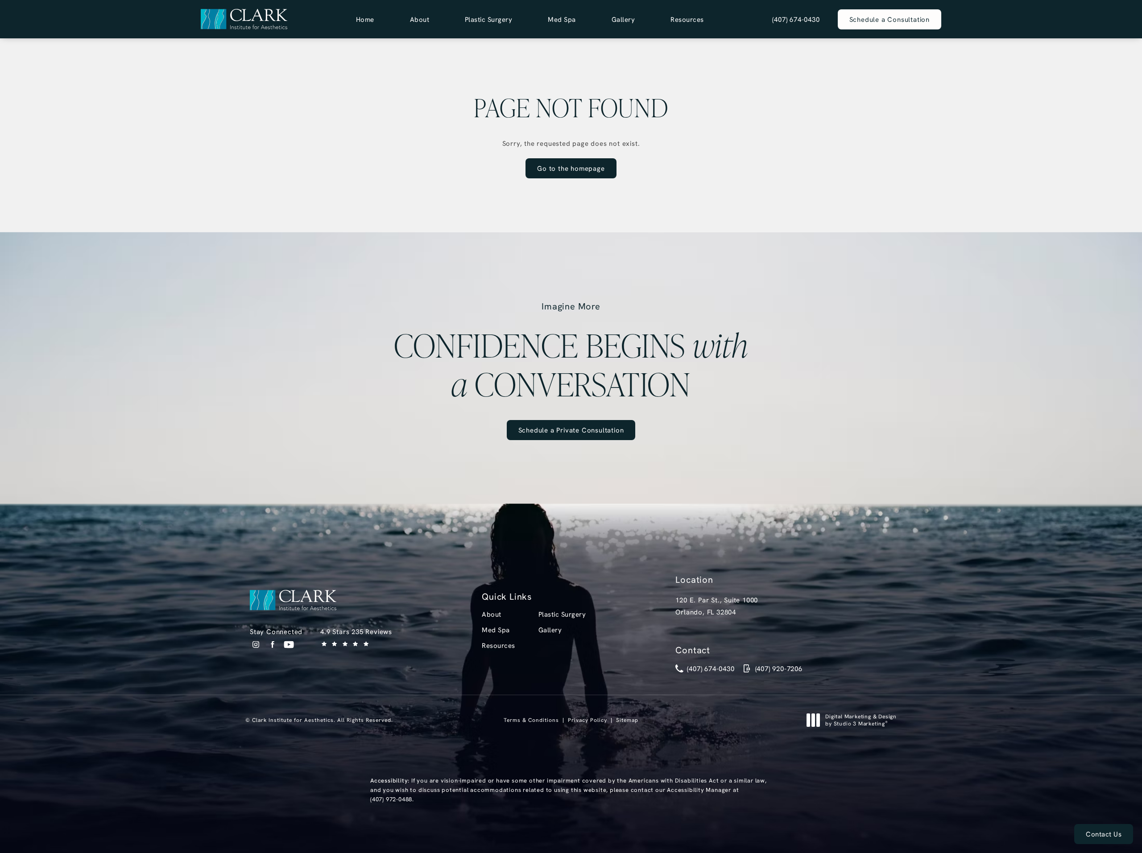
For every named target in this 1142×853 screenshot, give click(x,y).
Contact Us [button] (1103, 834)
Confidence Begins (571, 351)
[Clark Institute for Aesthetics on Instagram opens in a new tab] (256, 645)
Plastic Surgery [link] (489, 19)
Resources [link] (687, 19)
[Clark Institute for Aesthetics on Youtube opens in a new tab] (289, 645)
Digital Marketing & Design (861, 720)
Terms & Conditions (531, 720)
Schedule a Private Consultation (571, 430)
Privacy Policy (587, 720)
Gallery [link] (623, 19)
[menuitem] (365, 19)
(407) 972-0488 (391, 799)
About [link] (420, 19)
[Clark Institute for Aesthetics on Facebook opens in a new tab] (272, 645)
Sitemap (627, 720)
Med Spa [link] (562, 19)
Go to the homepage (570, 168)
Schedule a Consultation (889, 19)
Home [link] (365, 19)
